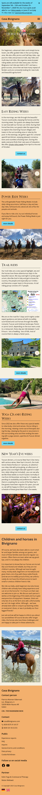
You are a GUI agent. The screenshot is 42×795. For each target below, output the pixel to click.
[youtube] (8, 765)
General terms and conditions (13, 748)
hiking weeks (16, 10)
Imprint (4, 745)
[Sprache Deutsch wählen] (3, 790)
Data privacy (6, 751)
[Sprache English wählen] (8, 790)
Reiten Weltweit (8, 780)
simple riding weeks (16, 144)
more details (8, 223)
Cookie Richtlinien (8, 754)
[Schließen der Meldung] (39, 3)
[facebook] (3, 765)
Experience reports (9, 738)
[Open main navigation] (38, 19)
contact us (21, 153)
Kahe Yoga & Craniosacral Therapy (15, 777)
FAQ (3, 741)
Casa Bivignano (11, 19)
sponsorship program (23, 13)
